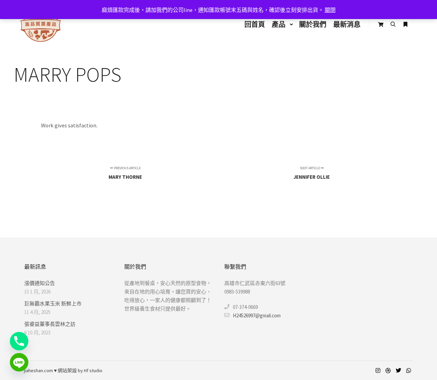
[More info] (405, 24)
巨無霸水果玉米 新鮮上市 (53, 303)
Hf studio (93, 370)
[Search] (393, 24)
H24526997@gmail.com (257, 315)
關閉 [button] (330, 9)
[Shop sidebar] (381, 24)
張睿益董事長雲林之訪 (49, 324)
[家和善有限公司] (40, 24)
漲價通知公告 (39, 283)
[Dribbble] (388, 370)
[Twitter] (398, 370)
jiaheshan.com (38, 370)
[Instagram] (377, 370)
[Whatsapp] (408, 370)
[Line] (19, 362)
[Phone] (19, 341)
